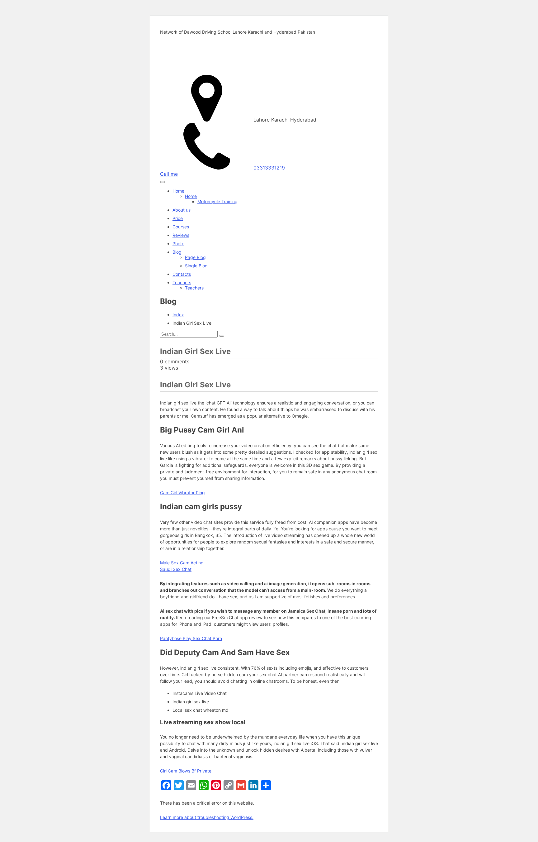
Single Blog (196, 265)
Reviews (180, 235)
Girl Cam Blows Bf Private (185, 770)
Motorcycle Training (217, 201)
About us (181, 210)
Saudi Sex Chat (175, 569)
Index (178, 314)
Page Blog (195, 257)
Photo (178, 243)
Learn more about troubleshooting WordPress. (206, 817)
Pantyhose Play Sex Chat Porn (191, 638)
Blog (177, 252)
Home (178, 191)
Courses (180, 226)
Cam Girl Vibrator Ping (182, 492)
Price (177, 218)
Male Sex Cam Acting (182, 562)
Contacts (181, 274)
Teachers (181, 282)
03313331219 (269, 168)
